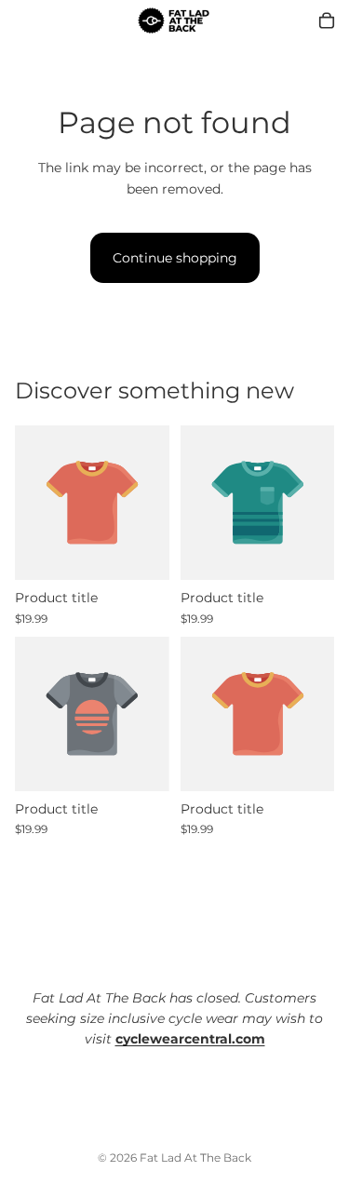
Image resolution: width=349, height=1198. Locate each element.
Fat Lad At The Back (195, 1157)
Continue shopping (175, 257)
